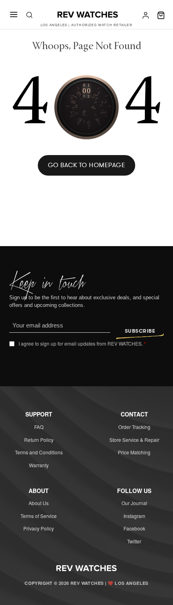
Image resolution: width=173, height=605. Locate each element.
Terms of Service (39, 515)
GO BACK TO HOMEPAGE (87, 165)
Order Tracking (134, 426)
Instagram (134, 515)
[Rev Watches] (88, 15)
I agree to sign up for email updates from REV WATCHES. (82, 343)
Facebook (134, 528)
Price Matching (134, 452)
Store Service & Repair (134, 439)
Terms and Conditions (39, 452)
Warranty (39, 465)
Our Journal (134, 502)
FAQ (38, 426)
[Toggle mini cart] (161, 15)
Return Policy (39, 439)
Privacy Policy (38, 528)
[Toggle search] (29, 15)
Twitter (134, 541)
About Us (39, 502)
